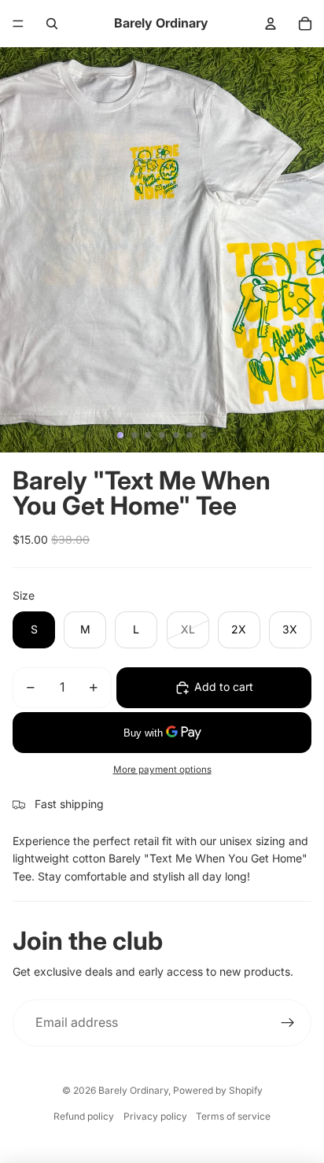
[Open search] (52, 23)
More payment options (162, 769)
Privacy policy (155, 1116)
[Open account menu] (270, 23)
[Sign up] (287, 1022)
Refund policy (83, 1116)
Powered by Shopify (218, 1090)
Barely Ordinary (133, 1090)
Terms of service (233, 1116)
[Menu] (18, 24)
